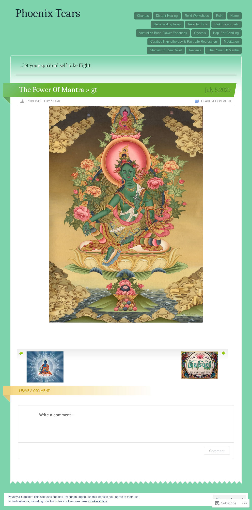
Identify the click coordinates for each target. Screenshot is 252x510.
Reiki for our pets (226, 24)
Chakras (143, 16)
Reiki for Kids (197, 24)
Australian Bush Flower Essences (163, 33)
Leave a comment (216, 101)
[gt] (126, 329)
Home (234, 16)
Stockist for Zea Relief (166, 50)
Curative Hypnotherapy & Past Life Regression (183, 41)
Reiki (219, 16)
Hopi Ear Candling (226, 33)
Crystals (200, 33)
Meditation (231, 41)
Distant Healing (167, 16)
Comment (217, 451)
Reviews (195, 50)
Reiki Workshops (197, 16)
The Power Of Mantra (223, 50)
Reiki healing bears (167, 24)
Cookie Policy (97, 501)
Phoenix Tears (47, 13)
